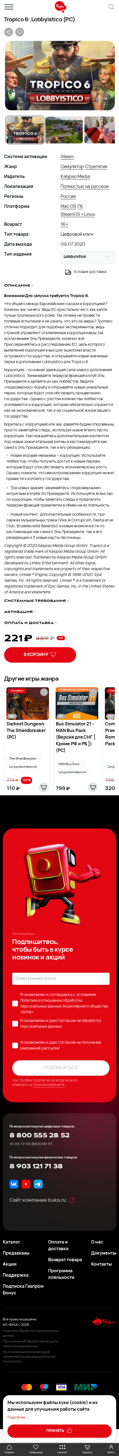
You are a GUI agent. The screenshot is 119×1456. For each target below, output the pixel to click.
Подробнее (16, 1417)
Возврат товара (65, 1260)
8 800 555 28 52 (39, 1135)
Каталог (11, 1242)
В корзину (36, 655)
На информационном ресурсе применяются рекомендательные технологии (29, 1356)
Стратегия (96, 167)
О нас (97, 1242)
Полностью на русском (85, 187)
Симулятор (72, 167)
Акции (10, 1264)
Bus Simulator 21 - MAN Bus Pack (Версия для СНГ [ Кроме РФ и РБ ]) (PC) (75, 737)
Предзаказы (16, 1253)
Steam (67, 157)
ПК (80, 206)
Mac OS (68, 206)
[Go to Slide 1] (25, 130)
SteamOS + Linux (78, 215)
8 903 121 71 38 (36, 1166)
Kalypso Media (75, 177)
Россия (68, 197)
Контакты (101, 1264)
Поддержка (16, 1275)
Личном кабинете (48, 1085)
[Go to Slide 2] (64, 130)
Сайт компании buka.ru (37, 1200)
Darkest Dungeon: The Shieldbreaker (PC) (26, 731)
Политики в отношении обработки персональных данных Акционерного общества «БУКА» (64, 1006)
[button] (59, 75)
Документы (103, 1253)
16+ (64, 224)
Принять (55, 1431)
